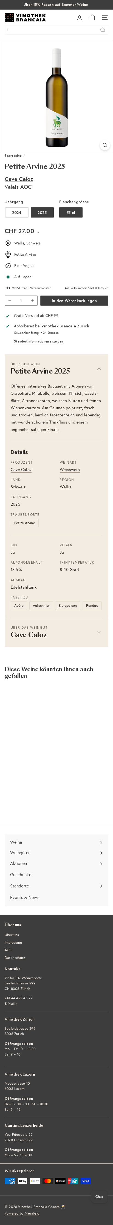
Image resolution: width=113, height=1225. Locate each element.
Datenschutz (15, 958)
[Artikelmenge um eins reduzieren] (10, 301)
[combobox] (56, 30)
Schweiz (18, 487)
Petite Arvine (24, 523)
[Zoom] (105, 145)
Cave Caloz (19, 179)
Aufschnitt (41, 605)
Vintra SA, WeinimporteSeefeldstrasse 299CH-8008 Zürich (23, 983)
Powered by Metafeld (22, 1213)
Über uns (12, 935)
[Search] (102, 30)
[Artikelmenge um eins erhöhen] (32, 301)
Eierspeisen (68, 605)
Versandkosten (41, 288)
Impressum (13, 942)
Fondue (92, 605)
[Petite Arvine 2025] (39, 738)
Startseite (13, 156)
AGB (8, 950)
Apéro (19, 605)
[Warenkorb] (92, 18)
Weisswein (70, 469)
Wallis (65, 487)
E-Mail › (11, 1003)
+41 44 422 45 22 (18, 998)
